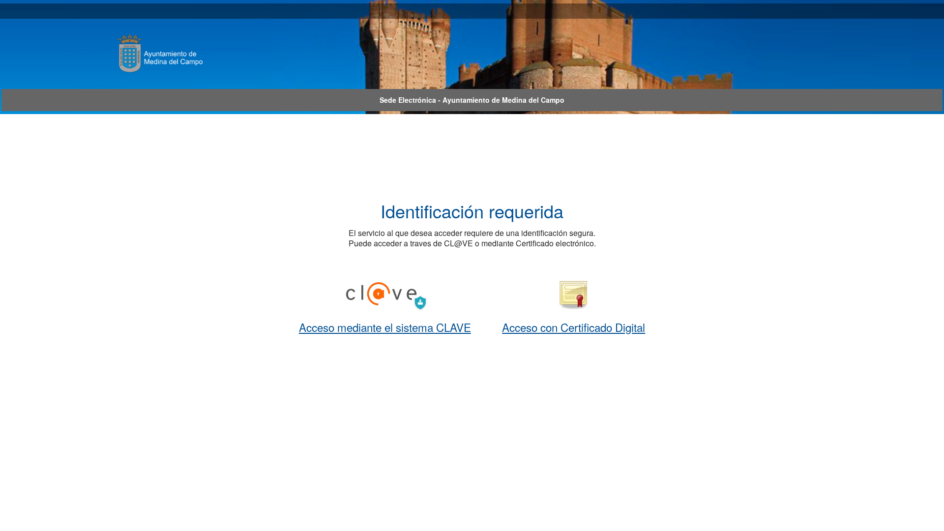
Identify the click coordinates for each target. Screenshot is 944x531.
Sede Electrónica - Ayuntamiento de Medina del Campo (472, 100)
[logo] (176, 53)
